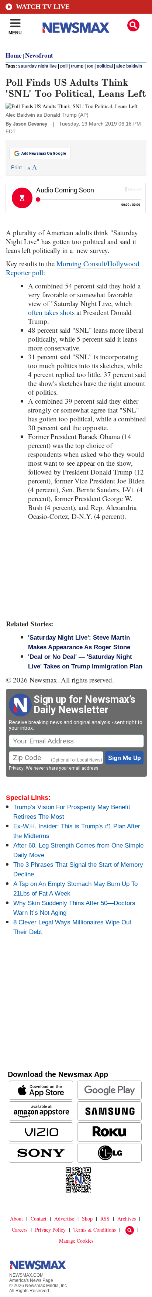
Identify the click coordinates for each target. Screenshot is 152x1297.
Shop (87, 1218)
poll (64, 66)
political (105, 66)
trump (77, 66)
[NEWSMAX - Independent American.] (76, 27)
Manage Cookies (76, 1240)
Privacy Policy (50, 1229)
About (16, 1218)
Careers (19, 1229)
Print (16, 167)
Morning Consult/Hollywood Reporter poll (72, 268)
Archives (126, 1218)
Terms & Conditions (94, 1229)
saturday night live (37, 66)
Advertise (64, 1218)
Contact (38, 1218)
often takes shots (51, 312)
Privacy (16, 768)
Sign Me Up (124, 758)
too (90, 66)
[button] (133, 25)
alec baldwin (129, 66)
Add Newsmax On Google (43, 153)
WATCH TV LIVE (43, 6)
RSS (105, 1218)
